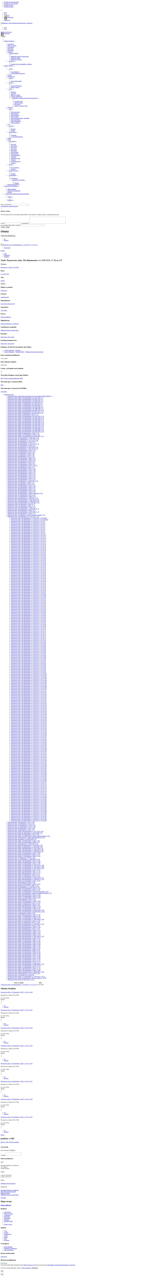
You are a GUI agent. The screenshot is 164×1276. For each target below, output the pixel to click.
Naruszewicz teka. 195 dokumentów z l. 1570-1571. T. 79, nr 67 (28, 623)
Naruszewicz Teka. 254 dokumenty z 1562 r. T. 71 (21, 504)
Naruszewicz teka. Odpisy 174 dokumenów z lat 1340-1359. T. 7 (25, 405)
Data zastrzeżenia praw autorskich (20, 118)
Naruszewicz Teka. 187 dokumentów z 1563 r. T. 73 (22, 507)
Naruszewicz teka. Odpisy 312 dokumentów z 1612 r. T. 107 (24, 864)
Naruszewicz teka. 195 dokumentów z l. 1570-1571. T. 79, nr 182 (29, 800)
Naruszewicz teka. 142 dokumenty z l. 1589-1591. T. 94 (23, 843)
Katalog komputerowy (14, 184)
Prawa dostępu (15, 167)
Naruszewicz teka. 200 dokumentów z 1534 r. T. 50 (21, 471)
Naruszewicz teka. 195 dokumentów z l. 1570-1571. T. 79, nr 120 (29, 705)
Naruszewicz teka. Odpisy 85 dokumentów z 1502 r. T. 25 (23, 433)
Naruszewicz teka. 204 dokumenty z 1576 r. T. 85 (21, 830)
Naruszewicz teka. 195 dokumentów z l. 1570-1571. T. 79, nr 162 (29, 769)
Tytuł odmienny (15, 72)
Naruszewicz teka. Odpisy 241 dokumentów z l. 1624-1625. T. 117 (26, 877)
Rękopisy (10, 52)
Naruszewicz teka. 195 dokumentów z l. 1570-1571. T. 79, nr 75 (28, 635)
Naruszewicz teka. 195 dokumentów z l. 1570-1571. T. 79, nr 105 (29, 681)
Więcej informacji (26, 1268)
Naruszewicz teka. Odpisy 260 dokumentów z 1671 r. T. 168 (24, 956)
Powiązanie (12, 141)
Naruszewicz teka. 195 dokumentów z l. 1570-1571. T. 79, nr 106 (29, 683)
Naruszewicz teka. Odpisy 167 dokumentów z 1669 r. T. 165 (24, 952)
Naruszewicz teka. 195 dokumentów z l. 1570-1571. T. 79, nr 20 (28, 550)
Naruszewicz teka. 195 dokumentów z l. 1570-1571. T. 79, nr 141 (29, 737)
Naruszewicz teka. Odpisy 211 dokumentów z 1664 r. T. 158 (24, 941)
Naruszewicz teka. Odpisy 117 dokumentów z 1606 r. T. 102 (24, 856)
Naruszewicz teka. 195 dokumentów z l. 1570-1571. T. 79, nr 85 (28, 651)
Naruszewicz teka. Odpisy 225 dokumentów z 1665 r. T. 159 (24, 942)
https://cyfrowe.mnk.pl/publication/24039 (12, 378)
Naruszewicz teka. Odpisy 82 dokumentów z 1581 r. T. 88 (23, 834)
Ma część (13, 144)
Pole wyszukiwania (6, 204)
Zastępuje (13, 157)
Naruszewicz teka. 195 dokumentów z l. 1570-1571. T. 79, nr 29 (28, 564)
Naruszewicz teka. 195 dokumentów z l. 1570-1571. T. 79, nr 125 (29, 712)
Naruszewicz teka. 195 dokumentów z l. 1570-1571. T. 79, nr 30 (28, 566)
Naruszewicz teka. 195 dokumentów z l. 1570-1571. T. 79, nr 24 (28, 556)
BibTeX (6, 240)
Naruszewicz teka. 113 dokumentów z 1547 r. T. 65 (21, 495)
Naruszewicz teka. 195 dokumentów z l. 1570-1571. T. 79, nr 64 (28, 618)
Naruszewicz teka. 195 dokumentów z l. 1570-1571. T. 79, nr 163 (29, 771)
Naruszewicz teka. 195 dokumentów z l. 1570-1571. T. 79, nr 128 (29, 717)
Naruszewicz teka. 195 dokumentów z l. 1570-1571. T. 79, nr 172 (29, 785)
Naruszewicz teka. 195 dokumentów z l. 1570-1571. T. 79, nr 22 (28, 553)
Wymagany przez (15, 161)
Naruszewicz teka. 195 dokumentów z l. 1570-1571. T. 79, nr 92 (28, 661)
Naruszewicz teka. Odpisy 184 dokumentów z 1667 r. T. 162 (24, 947)
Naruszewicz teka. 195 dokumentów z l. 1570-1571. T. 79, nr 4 (28, 526)
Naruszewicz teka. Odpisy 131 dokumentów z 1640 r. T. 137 (24, 908)
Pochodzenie (12, 175)
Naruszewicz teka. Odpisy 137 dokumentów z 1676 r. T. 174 (24, 965)
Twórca (10, 75)
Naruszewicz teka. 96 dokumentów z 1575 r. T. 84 (21, 828)
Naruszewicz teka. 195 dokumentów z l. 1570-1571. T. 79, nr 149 (29, 749)
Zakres (11, 82)
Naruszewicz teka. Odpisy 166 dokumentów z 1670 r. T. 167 (24, 955)
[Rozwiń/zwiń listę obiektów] (15, 41)
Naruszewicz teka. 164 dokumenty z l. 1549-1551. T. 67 (23, 498)
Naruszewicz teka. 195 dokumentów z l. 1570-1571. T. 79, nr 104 (29, 680)
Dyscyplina (17, 104)
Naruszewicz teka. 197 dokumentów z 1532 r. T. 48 (21, 468)
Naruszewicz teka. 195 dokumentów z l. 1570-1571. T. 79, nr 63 (28, 617)
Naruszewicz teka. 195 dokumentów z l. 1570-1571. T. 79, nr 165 (29, 774)
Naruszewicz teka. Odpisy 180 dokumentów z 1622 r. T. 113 (24, 873)
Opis (10, 89)
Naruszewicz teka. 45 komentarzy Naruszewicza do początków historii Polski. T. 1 (30, 396)
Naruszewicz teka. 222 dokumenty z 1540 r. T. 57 (21, 482)
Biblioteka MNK (15, 58)
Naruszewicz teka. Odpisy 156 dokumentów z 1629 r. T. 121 (24, 884)
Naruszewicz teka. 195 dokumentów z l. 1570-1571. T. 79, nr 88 (28, 655)
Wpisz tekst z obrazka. (15, 225)
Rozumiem (34, 1268)
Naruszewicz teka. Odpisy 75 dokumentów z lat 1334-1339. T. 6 (25, 404)
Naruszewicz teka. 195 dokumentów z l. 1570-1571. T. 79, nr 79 (28, 641)
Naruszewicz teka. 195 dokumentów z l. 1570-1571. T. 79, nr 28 (28, 563)
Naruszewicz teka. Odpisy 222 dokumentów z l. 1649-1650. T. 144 (26, 919)
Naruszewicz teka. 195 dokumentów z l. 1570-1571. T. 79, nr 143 (29, 740)
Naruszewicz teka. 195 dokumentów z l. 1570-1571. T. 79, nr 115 (28, 697)
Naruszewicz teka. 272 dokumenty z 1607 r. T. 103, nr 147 (16, 1010)
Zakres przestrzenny (16, 86)
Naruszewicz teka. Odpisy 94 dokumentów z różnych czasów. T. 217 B (27, 978)
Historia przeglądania (12, 194)
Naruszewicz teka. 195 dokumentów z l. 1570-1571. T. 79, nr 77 (28, 638)
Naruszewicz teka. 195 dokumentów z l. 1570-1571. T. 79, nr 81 (28, 644)
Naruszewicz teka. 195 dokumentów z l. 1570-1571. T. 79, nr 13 (28, 539)
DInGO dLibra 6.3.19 (29, 1265)
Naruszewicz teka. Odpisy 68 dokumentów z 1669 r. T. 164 (24, 950)
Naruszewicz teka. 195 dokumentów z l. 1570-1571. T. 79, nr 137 (29, 731)
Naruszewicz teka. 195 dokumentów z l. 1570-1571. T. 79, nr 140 (29, 735)
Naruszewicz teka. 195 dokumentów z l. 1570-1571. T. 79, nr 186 (29, 806)
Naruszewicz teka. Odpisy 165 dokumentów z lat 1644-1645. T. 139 (26, 911)
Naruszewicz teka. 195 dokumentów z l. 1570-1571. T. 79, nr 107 (29, 685)
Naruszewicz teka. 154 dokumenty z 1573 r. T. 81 (21, 823)
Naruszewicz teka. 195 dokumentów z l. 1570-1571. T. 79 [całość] (29, 518)
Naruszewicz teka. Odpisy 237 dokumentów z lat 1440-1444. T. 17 (26, 421)
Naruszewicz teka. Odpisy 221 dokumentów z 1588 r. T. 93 (24, 842)
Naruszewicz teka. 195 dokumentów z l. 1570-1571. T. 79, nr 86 (28, 652)
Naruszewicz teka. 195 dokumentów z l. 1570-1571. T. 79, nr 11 (28, 536)
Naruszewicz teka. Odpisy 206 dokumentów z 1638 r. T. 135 (24, 905)
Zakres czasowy (15, 87)
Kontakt (13, 174)
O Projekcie (7, 186)
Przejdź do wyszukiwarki (11, 3)
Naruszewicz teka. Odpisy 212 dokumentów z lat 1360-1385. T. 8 (25, 407)
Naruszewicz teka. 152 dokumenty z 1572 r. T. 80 (21, 822)
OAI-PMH (4, 391)
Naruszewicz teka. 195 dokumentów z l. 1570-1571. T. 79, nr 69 (28, 626)
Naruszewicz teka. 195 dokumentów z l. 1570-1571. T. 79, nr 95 (28, 666)
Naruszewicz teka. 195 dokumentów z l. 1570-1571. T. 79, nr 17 (28, 546)
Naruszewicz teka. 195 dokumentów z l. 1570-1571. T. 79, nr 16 (28, 544)
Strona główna (6, 1205)
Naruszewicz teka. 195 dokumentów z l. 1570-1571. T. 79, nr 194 (29, 819)
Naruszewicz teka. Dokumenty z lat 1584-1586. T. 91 (22, 839)
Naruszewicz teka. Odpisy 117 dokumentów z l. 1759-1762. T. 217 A (26, 976)
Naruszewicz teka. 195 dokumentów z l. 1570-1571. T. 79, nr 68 (28, 624)
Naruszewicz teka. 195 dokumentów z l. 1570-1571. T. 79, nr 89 (28, 657)
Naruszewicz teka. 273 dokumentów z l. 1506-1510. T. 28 (23, 438)
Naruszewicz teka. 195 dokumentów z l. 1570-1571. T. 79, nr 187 (29, 808)
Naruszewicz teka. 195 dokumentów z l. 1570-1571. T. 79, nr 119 (28, 703)
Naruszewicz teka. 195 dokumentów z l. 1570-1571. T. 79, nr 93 (28, 663)
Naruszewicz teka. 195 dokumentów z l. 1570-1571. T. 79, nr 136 (29, 729)
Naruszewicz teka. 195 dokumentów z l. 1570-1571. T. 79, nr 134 (29, 726)
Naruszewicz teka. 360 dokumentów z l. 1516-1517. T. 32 (23, 444)
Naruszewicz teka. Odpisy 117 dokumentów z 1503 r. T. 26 (24, 434)
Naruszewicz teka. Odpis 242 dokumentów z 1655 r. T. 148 (24, 925)
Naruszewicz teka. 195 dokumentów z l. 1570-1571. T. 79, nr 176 (29, 791)
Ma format (14, 150)
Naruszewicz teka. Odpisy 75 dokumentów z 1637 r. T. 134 (24, 904)
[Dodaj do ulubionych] (1, 1001)
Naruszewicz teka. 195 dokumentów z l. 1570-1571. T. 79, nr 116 (28, 698)
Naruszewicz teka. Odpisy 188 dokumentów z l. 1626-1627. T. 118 (26, 879)
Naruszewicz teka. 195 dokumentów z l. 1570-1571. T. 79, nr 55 (28, 604)
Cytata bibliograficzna (17, 136)
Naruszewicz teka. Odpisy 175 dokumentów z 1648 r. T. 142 (24, 916)
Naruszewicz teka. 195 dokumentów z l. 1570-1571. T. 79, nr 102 (29, 677)
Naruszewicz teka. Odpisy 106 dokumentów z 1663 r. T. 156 (24, 938)
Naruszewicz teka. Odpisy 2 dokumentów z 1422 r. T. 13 (23, 414)
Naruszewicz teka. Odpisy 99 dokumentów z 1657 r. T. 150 (24, 928)
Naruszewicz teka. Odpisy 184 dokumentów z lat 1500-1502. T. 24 (26, 431)
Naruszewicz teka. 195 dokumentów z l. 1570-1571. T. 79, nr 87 (28, 654)
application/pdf (5, 297)
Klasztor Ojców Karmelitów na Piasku (21, 64)
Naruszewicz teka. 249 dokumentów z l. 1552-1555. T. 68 (23, 499)
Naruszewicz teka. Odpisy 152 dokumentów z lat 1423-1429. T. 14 (26, 416)
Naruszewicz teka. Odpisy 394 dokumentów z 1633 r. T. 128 (24, 894)
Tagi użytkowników (16, 81)
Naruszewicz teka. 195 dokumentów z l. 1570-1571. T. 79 (23, 516)
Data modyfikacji (15, 119)
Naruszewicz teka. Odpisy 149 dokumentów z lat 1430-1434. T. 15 (26, 417)
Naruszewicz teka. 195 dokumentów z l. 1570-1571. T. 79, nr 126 (29, 714)
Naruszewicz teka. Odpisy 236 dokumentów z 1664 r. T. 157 (24, 939)
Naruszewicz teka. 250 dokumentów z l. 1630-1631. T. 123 (24, 887)
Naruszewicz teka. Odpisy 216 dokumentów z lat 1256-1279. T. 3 (25, 399)
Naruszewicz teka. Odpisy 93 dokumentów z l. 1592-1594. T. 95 (25, 845)
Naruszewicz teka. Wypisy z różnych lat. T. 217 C (21, 979)
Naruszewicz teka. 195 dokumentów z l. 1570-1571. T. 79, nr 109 (29, 688)
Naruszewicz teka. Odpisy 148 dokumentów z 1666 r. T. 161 (24, 945)
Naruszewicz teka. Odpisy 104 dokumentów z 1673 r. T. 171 (24, 961)
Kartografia (11, 50)
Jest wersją (14, 149)
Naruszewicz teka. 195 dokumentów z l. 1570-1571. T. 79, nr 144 (29, 742)
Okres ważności (15, 123)
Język (9, 140)
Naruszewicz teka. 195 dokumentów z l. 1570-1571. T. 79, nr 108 (29, 686)
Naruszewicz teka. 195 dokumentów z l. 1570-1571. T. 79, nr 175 (29, 789)
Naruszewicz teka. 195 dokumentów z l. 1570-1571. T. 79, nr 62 (28, 615)
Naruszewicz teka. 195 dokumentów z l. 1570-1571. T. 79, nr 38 (28, 578)
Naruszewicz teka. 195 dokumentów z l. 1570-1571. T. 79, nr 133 (29, 725)
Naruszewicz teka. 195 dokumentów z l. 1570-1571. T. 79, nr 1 (28, 521)
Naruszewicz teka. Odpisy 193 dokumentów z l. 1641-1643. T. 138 (26, 910)
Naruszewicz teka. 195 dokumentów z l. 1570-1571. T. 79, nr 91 (28, 660)
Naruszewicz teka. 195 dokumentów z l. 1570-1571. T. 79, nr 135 (29, 728)
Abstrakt (13, 92)
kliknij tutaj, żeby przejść (7, 337)
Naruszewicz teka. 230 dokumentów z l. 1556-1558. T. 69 (23, 501)
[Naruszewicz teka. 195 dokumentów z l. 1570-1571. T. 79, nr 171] (19, 245)
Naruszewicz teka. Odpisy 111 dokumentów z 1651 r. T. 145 (24, 921)
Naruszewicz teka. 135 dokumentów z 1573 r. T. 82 (21, 825)
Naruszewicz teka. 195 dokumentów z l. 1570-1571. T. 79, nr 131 (29, 722)
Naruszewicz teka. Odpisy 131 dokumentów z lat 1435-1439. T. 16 (26, 419)
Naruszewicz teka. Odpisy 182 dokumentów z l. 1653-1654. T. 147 (26, 924)
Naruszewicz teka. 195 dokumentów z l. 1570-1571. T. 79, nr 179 (29, 796)
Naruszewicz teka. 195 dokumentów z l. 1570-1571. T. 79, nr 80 (28, 643)
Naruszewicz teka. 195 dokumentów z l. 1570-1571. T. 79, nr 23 (28, 555)
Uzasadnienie (25, 223)
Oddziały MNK (13, 53)
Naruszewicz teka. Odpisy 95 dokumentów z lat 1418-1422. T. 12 (25, 413)
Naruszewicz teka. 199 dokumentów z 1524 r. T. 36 (21, 450)
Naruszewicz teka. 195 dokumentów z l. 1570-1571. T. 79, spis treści (29, 519)
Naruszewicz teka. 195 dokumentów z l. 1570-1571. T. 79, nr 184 (29, 803)
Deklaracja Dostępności (14, 190)
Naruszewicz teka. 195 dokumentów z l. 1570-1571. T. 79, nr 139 (29, 734)
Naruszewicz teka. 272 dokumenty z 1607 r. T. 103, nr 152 (16, 1063)
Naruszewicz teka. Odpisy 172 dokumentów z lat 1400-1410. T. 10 (26, 410)
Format (11, 126)
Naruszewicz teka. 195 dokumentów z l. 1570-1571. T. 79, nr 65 (28, 620)
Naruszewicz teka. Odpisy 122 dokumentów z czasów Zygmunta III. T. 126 (28, 891)
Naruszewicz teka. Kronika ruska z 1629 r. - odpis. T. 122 (23, 885)
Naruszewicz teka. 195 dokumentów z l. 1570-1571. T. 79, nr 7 (28, 530)
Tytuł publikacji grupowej (18, 73)
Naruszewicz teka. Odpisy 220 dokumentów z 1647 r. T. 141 (24, 914)
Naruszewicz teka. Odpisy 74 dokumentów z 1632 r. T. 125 (24, 890)
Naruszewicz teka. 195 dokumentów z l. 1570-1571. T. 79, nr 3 (28, 524)
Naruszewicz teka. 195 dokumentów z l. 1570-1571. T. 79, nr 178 (29, 794)
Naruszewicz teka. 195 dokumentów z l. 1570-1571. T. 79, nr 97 (28, 669)
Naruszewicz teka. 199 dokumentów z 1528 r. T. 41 (21, 458)
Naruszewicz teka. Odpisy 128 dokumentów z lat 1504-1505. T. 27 (26, 436)
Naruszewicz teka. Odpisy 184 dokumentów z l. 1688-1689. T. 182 (26, 972)
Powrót (3, 36)
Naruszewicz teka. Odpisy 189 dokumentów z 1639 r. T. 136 (24, 907)
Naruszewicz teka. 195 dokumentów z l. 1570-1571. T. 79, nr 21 (28, 552)
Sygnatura (13, 135)
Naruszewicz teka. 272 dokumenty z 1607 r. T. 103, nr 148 (16, 992)
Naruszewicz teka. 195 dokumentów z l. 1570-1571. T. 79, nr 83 (28, 647)
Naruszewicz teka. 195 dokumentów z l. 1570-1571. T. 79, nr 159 (29, 765)
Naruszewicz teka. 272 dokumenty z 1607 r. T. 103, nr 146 (16, 1028)
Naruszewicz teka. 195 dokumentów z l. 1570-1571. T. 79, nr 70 (28, 627)
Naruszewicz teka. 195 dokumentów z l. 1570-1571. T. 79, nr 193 (29, 817)
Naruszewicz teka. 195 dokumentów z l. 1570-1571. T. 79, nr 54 (28, 603)
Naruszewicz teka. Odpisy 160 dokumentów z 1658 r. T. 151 (24, 930)
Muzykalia (10, 48)
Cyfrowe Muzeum (9, 350)
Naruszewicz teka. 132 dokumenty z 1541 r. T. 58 (21, 484)
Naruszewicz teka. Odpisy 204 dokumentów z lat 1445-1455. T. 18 (26, 422)
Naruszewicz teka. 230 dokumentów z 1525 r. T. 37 (21, 451)
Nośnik (13, 130)
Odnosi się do (14, 153)
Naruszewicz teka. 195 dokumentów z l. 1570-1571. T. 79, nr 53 (28, 601)
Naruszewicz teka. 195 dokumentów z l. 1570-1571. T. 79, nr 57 (28, 607)
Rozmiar (13, 129)
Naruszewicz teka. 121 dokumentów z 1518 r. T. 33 (21, 445)
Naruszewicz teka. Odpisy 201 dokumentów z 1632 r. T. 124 (24, 888)
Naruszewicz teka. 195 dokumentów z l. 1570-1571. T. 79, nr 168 (29, 779)
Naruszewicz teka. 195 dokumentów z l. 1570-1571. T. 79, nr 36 (28, 575)
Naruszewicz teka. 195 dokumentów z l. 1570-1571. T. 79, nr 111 (28, 691)
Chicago (3, 1155)
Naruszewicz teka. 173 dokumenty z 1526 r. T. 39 (21, 455)
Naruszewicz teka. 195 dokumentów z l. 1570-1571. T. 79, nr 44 (28, 587)
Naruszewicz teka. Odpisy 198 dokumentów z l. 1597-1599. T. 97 (25, 848)
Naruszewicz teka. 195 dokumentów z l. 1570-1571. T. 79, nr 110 (28, 689)
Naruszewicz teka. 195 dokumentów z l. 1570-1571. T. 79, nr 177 (29, 793)
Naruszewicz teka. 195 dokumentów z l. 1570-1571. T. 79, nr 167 (29, 777)
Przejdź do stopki (8, 6)
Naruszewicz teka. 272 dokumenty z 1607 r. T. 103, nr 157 (16, 1117)
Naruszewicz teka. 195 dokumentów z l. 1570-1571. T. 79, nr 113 (28, 694)
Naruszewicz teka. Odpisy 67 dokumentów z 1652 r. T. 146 (24, 922)
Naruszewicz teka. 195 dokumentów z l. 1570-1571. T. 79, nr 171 (29, 783)
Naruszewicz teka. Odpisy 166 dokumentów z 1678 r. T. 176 (24, 969)
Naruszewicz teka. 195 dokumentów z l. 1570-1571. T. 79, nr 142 (29, 739)
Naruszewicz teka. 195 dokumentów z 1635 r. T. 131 (22, 899)
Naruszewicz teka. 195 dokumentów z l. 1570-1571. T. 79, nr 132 (29, 723)
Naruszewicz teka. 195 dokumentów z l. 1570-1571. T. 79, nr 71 (28, 629)
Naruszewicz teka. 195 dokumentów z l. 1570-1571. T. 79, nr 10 (28, 535)
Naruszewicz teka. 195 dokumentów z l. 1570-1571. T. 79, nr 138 (29, 732)
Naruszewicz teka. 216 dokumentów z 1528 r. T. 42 (21, 459)
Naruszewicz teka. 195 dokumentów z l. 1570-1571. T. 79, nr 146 (29, 745)
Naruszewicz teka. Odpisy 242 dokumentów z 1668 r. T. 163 (24, 948)
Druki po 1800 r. (12, 45)
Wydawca (10, 107)
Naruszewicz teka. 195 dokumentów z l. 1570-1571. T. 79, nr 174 (29, 788)
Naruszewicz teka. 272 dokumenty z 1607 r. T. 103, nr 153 (16, 1045)
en (6, 12)
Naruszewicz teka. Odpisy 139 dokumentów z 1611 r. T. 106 (24, 862)
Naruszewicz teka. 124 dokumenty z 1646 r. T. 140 (21, 913)
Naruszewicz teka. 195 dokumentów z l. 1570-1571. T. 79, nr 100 (29, 674)
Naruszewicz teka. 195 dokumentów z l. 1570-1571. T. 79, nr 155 (29, 759)
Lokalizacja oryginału (18, 180)
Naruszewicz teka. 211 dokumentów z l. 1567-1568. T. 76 (23, 512)
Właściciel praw (13, 170)
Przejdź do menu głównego (11, 2)
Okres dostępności (16, 121)
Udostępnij (10, 17)
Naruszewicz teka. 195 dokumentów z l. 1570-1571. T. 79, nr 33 (28, 570)
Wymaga (13, 160)
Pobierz (3, 250)
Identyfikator (12, 132)
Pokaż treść (7, 248)
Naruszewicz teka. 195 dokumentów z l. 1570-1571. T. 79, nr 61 (28, 614)
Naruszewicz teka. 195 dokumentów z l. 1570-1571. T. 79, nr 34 (28, 572)
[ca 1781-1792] (5, 274)
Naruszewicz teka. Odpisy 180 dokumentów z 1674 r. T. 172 (24, 962)
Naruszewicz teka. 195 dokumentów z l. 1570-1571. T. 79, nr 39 (28, 580)
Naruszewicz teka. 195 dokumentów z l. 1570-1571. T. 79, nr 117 (28, 700)
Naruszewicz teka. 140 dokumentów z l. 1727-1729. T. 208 (24, 973)
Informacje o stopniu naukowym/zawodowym (25, 98)
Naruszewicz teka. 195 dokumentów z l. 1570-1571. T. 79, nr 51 (28, 598)
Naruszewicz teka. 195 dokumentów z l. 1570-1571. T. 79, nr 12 (28, 538)
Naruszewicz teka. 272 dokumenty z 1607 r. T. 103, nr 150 (16, 1099)
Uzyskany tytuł (18, 101)
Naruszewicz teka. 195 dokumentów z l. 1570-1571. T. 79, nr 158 (29, 763)
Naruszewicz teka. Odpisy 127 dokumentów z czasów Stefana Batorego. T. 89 (29, 836)
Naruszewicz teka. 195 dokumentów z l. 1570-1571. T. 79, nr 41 (28, 583)
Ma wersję (14, 147)
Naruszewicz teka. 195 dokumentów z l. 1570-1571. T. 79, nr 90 (28, 658)
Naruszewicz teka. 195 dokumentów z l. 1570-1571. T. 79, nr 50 (28, 597)
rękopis (3, 280)
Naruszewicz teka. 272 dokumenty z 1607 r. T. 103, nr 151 (16, 1081)
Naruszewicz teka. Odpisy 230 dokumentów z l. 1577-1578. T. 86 (25, 831)
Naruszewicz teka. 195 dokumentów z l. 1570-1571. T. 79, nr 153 (29, 756)
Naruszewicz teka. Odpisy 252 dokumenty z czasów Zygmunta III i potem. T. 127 (30, 893)
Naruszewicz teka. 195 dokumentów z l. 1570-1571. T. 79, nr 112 (28, 692)
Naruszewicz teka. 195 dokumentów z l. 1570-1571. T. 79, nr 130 (29, 720)
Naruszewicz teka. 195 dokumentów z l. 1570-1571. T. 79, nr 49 (28, 595)
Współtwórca (11, 76)
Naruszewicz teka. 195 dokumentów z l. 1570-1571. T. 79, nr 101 (29, 675)
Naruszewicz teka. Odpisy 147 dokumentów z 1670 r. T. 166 (24, 953)
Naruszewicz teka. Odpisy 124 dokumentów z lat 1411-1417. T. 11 (26, 411)
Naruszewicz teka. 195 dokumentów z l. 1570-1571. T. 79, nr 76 (28, 637)
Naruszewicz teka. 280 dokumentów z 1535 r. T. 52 (21, 475)
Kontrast (7, 15)
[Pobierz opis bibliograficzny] (1, 1056)
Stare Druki (11, 44)
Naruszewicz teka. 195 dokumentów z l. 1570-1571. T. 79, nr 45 (28, 589)
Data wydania (14, 116)
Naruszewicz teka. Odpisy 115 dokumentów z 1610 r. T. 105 (24, 860)
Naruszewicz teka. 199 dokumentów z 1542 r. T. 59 (21, 485)
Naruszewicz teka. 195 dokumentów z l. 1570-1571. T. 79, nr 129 (29, 718)
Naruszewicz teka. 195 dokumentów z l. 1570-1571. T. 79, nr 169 (29, 780)
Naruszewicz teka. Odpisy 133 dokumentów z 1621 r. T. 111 (24, 870)
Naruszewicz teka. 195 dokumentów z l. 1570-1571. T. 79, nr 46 (28, 590)
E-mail (3, 223)
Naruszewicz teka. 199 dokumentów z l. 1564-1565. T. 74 (23, 509)
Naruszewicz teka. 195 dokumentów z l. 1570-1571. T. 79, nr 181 (29, 799)
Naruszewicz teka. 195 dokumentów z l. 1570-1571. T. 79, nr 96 (28, 668)
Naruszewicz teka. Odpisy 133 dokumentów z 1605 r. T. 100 (24, 853)
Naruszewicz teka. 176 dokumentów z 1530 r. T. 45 (21, 464)
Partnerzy (12, 61)
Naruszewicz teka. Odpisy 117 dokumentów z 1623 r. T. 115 (24, 876)
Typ (9, 124)
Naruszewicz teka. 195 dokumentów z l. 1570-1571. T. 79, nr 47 (28, 592)
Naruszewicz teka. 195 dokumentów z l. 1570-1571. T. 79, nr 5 (28, 527)
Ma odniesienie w (15, 155)
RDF (2, 385)
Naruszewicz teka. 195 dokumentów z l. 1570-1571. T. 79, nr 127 (29, 715)
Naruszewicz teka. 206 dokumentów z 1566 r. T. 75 (21, 510)
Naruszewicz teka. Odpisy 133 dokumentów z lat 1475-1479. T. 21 (26, 427)
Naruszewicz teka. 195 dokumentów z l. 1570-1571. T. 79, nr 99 (28, 672)
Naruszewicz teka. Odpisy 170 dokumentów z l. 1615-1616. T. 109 (26, 867)
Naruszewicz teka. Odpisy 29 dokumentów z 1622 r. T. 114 (24, 874)
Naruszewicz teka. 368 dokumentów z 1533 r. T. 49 (21, 470)
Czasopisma (11, 47)
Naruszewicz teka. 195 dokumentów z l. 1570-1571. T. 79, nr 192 (29, 816)
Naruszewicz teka (9, 394)
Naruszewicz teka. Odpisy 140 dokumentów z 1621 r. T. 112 (24, 871)
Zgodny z (13, 163)
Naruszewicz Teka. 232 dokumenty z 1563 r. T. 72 (21, 505)
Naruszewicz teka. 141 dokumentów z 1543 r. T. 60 (21, 487)
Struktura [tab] (6, 256)
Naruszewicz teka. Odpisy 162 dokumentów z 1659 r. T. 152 (24, 931)
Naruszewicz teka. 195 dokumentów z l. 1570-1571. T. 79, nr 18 (28, 547)
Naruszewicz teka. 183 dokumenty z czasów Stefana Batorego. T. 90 (26, 837)
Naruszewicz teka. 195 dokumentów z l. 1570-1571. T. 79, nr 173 (29, 786)
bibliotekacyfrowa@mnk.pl (8, 1183)
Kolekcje (6, 41)
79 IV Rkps (4, 310)
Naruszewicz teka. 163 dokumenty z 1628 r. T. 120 (21, 882)
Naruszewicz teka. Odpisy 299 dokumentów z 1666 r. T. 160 (24, 944)
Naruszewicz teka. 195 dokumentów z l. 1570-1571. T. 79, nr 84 (28, 649)
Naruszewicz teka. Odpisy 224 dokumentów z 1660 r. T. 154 (24, 935)
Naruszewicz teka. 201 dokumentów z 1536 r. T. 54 (21, 478)
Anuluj (2, 227)
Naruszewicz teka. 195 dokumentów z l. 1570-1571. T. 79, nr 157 (29, 762)
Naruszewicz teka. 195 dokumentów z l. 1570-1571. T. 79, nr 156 (29, 760)
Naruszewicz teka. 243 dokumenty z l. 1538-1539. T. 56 (23, 481)
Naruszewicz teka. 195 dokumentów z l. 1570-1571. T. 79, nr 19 (28, 549)
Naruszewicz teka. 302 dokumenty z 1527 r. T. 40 (21, 456)
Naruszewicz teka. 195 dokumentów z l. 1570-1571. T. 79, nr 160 (29, 766)
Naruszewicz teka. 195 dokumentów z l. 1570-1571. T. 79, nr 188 (29, 810)
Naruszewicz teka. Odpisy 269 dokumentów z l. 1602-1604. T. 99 (25, 851)
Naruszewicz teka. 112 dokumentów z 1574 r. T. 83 (21, 827)
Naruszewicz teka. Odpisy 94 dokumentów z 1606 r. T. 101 (24, 854)
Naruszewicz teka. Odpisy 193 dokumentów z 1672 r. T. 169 (24, 958)
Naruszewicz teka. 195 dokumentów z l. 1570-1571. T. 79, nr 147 (29, 746)
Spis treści (13, 93)
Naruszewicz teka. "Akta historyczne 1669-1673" (21, 975)
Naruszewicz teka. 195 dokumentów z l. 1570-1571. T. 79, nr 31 (28, 567)
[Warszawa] (4, 290)
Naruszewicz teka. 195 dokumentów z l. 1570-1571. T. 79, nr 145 (29, 743)
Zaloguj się (7, 20)
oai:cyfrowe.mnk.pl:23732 (8, 304)
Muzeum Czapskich (16, 59)
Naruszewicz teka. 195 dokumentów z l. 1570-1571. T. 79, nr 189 (29, 811)
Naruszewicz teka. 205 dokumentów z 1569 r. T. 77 (21, 513)
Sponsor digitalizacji (16, 96)
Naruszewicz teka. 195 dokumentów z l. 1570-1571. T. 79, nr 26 (28, 559)
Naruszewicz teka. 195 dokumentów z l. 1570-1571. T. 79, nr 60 (28, 612)
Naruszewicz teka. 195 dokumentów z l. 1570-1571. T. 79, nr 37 (28, 576)
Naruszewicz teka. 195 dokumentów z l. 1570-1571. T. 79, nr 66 (28, 621)
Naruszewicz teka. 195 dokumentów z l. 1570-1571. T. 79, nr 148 (29, 748)
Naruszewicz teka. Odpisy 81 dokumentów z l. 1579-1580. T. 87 (25, 833)
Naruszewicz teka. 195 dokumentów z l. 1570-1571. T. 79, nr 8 (28, 532)
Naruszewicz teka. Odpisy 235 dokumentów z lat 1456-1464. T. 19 (26, 424)
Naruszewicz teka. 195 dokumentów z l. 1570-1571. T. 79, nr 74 (28, 634)
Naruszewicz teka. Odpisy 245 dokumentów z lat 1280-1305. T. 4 (25, 400)
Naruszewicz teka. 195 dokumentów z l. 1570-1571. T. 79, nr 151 (29, 752)
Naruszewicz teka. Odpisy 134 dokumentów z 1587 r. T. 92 (24, 840)
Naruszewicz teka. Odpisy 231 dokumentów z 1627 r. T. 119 (24, 881)
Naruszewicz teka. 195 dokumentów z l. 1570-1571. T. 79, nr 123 (29, 709)
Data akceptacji (15, 115)
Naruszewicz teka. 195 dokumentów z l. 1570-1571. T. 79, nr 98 (28, 671)
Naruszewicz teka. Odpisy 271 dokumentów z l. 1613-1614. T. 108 (26, 865)
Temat (11, 78)
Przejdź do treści (8, 5)
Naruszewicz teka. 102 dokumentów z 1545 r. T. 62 (21, 490)
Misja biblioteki (12, 189)
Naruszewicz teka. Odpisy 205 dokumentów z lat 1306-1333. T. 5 (25, 402)
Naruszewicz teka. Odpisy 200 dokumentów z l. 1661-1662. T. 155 (26, 936)
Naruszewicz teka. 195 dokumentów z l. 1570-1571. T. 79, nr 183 (29, 802)
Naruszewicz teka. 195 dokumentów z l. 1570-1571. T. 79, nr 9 (28, 533)
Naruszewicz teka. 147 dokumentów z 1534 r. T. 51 (21, 473)
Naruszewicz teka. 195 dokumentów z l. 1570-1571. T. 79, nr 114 (28, 695)
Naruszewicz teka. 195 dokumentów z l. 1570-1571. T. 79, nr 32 (28, 569)
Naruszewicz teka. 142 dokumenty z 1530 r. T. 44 (21, 462)
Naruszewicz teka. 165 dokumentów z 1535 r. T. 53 (21, 476)
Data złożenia (14, 113)
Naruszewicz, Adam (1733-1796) (10, 267)
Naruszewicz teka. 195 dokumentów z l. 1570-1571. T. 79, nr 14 (28, 541)
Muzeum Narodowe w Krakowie (10, 323)
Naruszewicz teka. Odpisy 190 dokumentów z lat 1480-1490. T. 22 (26, 428)
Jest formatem (14, 152)
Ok (2, 1271)
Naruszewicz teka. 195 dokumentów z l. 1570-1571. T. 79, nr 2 (28, 522)
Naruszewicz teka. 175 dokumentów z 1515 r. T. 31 (21, 442)
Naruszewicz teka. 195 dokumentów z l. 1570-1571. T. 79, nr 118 (28, 701)
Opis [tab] (5, 253)
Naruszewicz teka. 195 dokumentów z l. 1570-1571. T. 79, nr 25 (28, 558)
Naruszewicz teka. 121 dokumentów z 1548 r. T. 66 (21, 496)
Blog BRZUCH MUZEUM (8, 1191)
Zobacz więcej (8, 1224)
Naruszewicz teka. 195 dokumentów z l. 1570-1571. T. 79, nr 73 (28, 632)
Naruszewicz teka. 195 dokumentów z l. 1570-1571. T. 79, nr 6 (28, 529)
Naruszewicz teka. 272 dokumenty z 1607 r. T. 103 (21, 857)
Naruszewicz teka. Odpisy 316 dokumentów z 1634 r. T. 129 (24, 896)
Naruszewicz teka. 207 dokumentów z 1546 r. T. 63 (21, 492)
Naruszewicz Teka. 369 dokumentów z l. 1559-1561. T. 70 (23, 502)
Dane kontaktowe (9, 1250)
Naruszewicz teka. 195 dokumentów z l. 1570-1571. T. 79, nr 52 (28, 600)
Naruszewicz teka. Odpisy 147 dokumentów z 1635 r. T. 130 (24, 898)
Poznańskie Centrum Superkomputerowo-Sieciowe (61, 1265)
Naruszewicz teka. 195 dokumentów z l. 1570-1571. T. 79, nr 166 (29, 776)
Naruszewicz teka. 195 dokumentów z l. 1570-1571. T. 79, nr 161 (29, 768)
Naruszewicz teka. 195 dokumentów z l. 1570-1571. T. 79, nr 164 (29, 772)
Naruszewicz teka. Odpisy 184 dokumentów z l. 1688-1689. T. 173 (26, 964)
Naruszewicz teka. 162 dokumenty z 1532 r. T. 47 (21, 467)
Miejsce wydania (15, 95)
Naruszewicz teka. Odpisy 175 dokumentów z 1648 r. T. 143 (24, 918)
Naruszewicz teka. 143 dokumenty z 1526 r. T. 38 (21, 453)
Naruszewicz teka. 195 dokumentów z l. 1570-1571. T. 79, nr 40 (28, 581)
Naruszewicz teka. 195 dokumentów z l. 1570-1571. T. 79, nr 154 (29, 757)
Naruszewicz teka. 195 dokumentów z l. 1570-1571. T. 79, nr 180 (29, 797)
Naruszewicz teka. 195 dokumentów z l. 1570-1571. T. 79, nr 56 (28, 606)
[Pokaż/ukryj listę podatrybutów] (8, 69)
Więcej (2, 1135)
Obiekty (10, 197)
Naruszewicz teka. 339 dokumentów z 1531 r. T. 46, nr (22, 465)
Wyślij (7, 227)
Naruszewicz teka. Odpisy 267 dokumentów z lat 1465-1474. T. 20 (26, 425)
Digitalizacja (14, 178)
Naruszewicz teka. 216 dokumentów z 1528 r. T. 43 (21, 461)
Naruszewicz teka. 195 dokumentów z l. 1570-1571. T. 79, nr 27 (28, 561)
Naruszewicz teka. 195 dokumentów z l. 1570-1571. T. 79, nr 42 (28, 584)
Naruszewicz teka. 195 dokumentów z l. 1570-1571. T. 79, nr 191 (29, 814)
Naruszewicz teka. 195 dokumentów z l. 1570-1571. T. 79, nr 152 (29, 754)
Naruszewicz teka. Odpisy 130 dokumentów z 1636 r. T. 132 (24, 901)
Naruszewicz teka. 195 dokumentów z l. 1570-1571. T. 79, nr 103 (29, 678)
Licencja (13, 169)
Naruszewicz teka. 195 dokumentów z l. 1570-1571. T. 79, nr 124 (29, 711)
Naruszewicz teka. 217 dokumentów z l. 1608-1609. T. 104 (24, 859)
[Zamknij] (1, 208)
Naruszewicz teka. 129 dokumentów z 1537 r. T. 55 (21, 479)
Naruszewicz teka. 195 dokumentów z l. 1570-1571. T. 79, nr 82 (28, 646)
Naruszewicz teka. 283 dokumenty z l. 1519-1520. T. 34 (23, 447)
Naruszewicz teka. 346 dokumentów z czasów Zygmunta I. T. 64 (25, 493)
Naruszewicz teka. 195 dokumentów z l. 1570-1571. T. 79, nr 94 (28, 664)
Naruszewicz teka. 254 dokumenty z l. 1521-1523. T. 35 (23, 448)
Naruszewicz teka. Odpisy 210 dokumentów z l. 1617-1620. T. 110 (26, 868)
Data (10, 109)
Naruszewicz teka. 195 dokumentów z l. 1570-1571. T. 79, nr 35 (28, 573)
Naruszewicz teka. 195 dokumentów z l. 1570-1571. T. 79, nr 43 (28, 586)
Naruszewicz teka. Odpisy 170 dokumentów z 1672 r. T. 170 (24, 959)
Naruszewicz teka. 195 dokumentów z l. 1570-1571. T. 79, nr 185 (29, 805)
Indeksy (6, 65)
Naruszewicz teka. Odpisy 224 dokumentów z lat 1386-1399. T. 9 (25, 408)
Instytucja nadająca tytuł (20, 106)
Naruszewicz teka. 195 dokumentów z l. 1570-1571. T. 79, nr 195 (29, 820)
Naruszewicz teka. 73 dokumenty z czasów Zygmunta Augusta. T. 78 (26, 515)
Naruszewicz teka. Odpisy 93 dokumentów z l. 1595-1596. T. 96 (25, 847)
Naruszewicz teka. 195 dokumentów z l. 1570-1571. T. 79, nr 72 (28, 630)
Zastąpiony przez (15, 158)
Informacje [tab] (7, 255)
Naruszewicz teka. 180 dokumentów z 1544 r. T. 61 (21, 488)
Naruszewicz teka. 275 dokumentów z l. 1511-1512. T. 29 (23, 439)
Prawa (11, 164)
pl (4, 12)
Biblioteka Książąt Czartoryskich (20, 56)
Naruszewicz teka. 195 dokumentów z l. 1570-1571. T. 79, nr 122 (29, 708)
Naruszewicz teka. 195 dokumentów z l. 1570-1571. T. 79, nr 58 (28, 609)
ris (4, 239)
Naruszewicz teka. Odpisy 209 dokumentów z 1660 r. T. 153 (24, 933)
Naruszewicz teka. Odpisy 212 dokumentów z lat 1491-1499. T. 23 (26, 430)
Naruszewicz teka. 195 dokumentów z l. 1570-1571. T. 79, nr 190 (29, 813)
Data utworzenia (15, 112)
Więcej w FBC (5, 1142)
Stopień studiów (18, 103)
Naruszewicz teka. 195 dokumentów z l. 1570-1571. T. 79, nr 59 (28, 610)
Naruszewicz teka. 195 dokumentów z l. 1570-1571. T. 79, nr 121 (29, 706)
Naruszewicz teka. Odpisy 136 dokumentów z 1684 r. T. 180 (24, 970)
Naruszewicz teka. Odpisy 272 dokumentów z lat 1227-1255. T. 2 (25, 397)
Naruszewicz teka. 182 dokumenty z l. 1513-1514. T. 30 (23, 441)
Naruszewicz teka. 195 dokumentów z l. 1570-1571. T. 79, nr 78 (28, 640)
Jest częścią (14, 146)
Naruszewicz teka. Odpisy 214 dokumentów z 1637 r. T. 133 (24, 902)
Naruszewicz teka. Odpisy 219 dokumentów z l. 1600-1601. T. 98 (25, 850)
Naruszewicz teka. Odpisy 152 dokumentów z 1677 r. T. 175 (24, 967)
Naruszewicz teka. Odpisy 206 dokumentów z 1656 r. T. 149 (24, 927)
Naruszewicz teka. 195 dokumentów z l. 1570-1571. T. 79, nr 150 (29, 751)
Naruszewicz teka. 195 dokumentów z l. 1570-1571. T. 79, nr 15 (28, 543)
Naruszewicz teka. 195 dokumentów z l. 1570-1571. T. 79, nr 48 (28, 593)
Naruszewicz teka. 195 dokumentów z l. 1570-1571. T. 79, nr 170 (29, 782)
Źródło (9, 138)
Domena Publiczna (6, 317)
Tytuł (10, 69)
